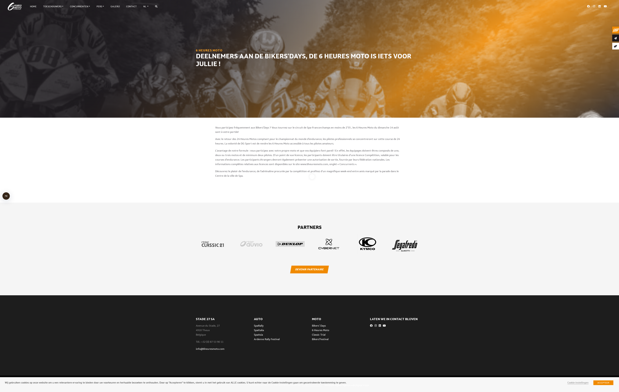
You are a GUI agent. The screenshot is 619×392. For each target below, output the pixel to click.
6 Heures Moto (320, 330)
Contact (131, 6)
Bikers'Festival (320, 339)
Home (33, 6)
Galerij (115, 6)
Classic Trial (318, 334)
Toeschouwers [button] (52, 6)
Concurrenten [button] (79, 6)
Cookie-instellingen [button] (578, 382)
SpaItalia (259, 330)
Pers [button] (99, 6)
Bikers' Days (319, 325)
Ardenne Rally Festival (267, 339)
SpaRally (259, 325)
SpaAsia (258, 334)
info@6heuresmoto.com (210, 348)
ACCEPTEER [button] (603, 382)
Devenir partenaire (309, 269)
